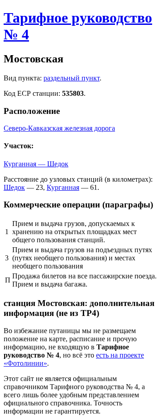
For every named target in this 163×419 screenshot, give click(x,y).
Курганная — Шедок (36, 164)
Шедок (14, 187)
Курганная (63, 187)
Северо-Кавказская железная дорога (59, 128)
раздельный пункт (71, 78)
